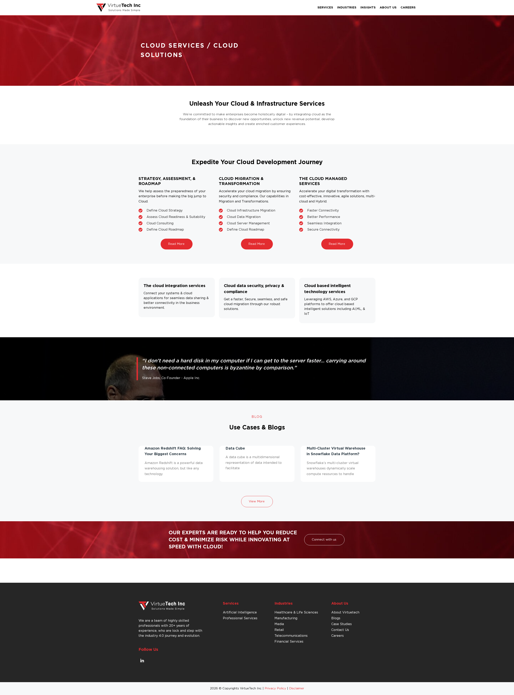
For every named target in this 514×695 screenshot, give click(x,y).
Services (325, 7)
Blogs (335, 618)
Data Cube (235, 448)
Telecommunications (291, 635)
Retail (279, 630)
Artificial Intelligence (240, 612)
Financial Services (288, 641)
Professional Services (240, 618)
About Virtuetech (345, 612)
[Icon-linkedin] (142, 660)
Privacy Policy (275, 688)
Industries (346, 7)
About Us (388, 7)
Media (279, 624)
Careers (408, 7)
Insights (368, 7)
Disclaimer (296, 688)
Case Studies (341, 624)
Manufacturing (285, 618)
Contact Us (340, 630)
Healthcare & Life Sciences (296, 612)
